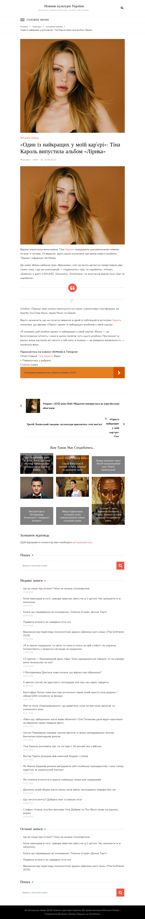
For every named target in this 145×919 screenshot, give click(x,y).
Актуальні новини (29, 138)
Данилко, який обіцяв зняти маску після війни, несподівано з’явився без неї (69, 789)
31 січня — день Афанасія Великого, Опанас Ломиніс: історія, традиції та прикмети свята (108, 514)
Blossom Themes (67, 914)
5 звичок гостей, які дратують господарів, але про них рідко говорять (66, 682)
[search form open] (122, 8)
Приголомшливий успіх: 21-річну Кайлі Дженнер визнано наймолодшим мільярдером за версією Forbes (36, 463)
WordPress (94, 914)
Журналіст (25, 159)
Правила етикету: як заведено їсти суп (47, 622)
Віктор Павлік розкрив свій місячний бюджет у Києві (55, 756)
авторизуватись (82, 542)
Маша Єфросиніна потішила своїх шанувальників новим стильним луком (72, 516)
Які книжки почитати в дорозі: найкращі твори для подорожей (62, 779)
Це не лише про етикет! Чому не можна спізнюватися (56, 588)
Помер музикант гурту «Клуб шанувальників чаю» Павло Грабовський (108, 465)
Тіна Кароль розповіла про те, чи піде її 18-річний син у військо (62, 746)
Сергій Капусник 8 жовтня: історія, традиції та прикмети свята (72, 466)
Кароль (69, 249)
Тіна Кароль (45, 356)
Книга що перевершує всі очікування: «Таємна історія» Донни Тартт (65, 612)
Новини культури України (64, 6)
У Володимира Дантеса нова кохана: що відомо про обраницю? (62, 672)
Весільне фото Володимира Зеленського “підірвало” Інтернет (37, 516)
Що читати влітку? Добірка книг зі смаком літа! (52, 799)
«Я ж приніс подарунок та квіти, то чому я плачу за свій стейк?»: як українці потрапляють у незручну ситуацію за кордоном (69, 647)
